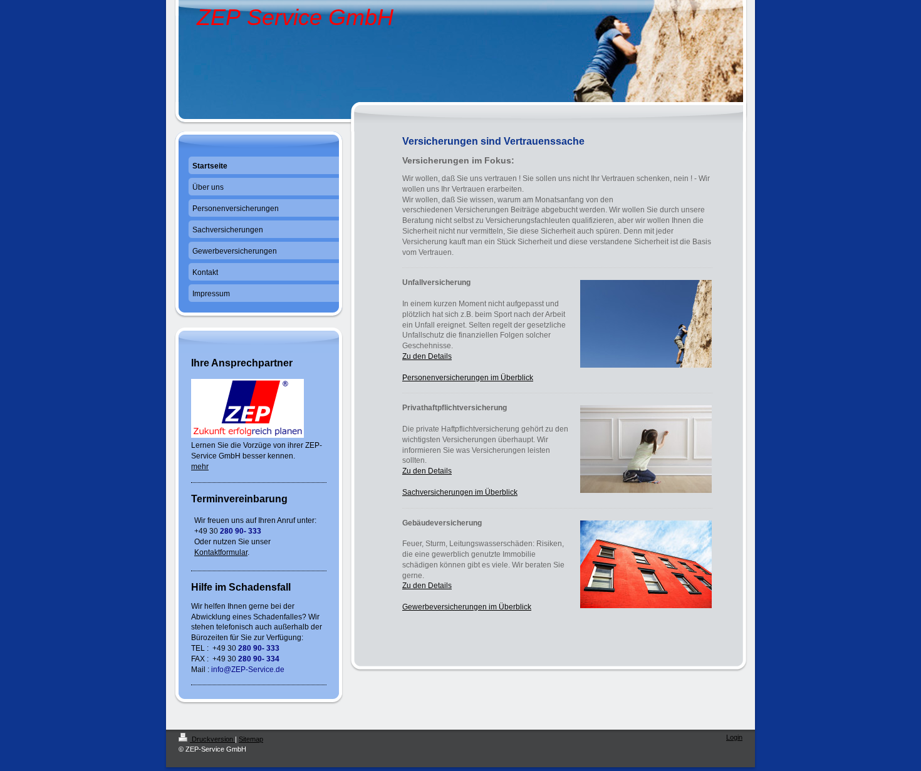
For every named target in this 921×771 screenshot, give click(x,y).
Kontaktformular (220, 552)
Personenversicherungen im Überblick (467, 377)
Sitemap (251, 739)
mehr (200, 466)
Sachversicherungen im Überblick (460, 492)
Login (734, 737)
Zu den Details (427, 356)
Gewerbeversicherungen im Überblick (466, 607)
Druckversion (212, 739)
